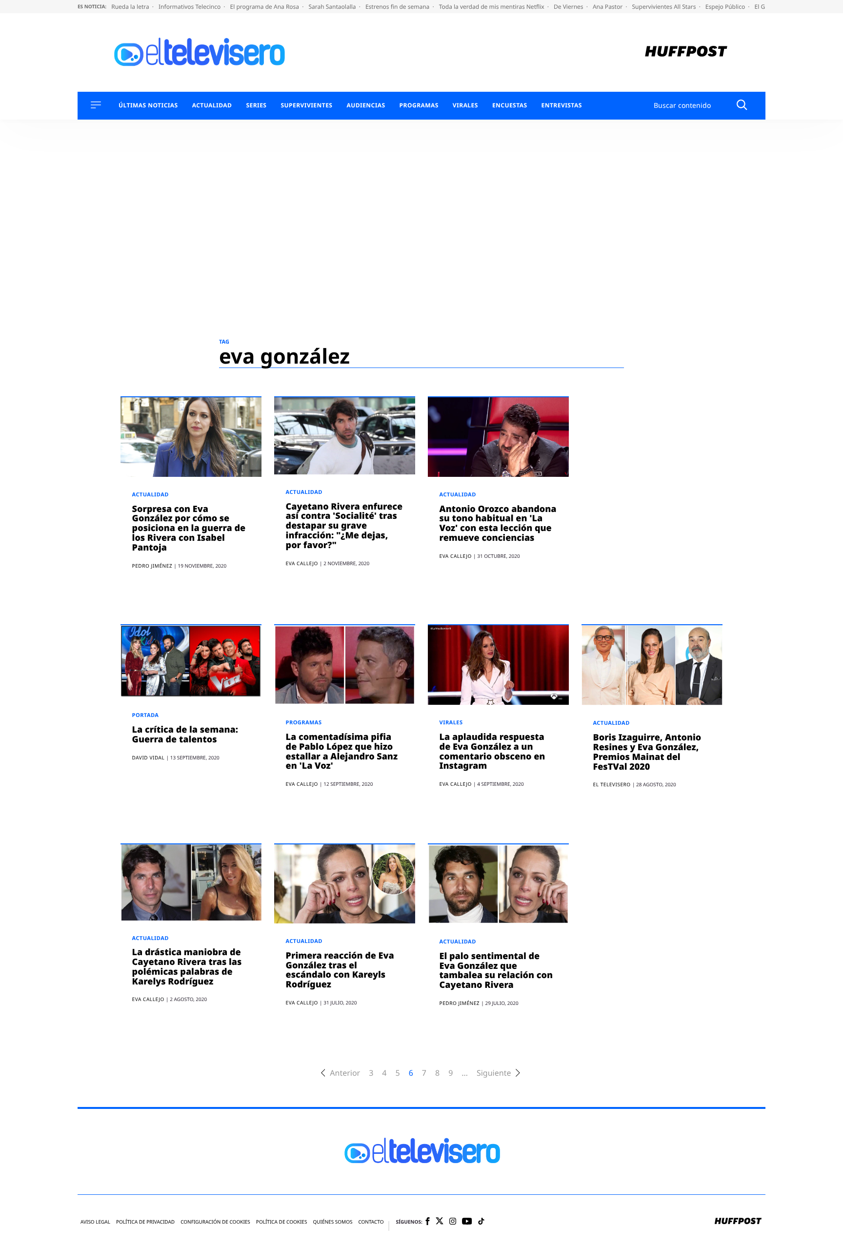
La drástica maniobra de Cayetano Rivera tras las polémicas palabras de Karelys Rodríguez (187, 966)
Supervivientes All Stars (665, 6)
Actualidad (212, 105)
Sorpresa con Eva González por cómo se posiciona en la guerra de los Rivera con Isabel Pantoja (189, 528)
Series (256, 105)
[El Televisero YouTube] (467, 1222)
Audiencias (365, 105)
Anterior (345, 1073)
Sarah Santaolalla (332, 6)
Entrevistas (562, 105)
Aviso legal (95, 1222)
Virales (465, 105)
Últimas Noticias (148, 105)
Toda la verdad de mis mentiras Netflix (492, 6)
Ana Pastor (608, 6)
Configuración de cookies (215, 1222)
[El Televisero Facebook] (427, 1222)
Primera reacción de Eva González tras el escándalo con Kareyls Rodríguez (340, 970)
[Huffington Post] (686, 52)
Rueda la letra (131, 6)
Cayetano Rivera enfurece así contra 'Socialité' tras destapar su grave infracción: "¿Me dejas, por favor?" (344, 526)
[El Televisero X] (439, 1221)
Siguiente (494, 1073)
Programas (419, 105)
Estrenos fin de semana (398, 6)
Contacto (370, 1222)
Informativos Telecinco (190, 6)
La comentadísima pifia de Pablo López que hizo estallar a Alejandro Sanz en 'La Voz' (342, 751)
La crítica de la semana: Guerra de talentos (185, 734)
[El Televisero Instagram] (452, 1222)
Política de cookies (281, 1222)
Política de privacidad (145, 1222)
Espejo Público (725, 6)
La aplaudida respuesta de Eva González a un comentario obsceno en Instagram (492, 751)
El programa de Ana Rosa (265, 6)
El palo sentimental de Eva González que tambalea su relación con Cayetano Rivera (496, 970)
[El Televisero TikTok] (481, 1222)
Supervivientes (306, 105)
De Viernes (569, 6)
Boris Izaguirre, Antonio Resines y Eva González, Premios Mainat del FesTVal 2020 (647, 752)
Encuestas (509, 105)
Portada (145, 715)
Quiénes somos (332, 1222)
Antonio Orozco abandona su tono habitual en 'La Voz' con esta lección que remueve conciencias (498, 523)
